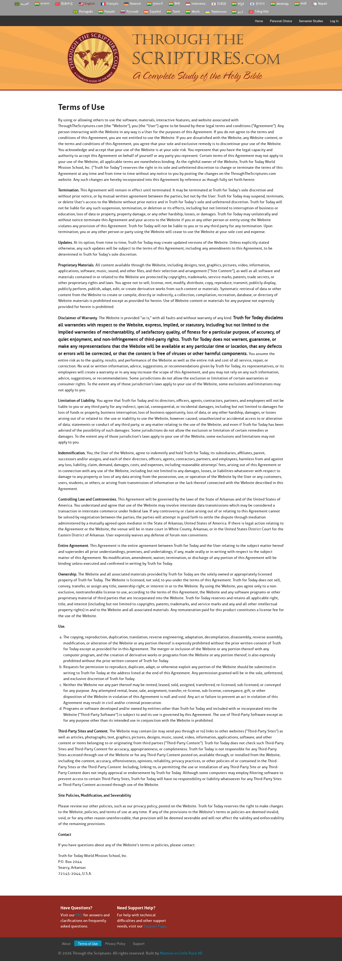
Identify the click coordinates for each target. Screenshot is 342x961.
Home (259, 21)
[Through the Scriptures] (93, 57)
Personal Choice (281, 21)
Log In (334, 21)
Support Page (155, 926)
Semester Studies (311, 21)
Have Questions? (76, 907)
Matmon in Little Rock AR (181, 953)
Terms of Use (88, 943)
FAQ (79, 915)
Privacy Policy (115, 943)
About (66, 943)
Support (138, 943)
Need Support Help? (136, 907)
